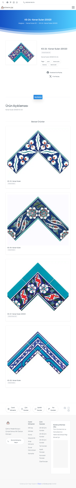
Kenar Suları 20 (31, 23)
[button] (33, 43)
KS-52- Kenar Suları (14, 380)
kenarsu (44, 65)
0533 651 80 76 (29, 2)
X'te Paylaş (56, 76)
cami (48, 61)
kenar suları (56, 61)
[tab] (38, 97)
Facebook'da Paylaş (56, 72)
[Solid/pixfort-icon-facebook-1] (65, 408)
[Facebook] (7, 2)
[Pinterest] (10, 2)
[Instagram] (13, 2)
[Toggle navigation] (73, 7)
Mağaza (21, 23)
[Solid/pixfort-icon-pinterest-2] (68, 410)
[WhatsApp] (16, 2)
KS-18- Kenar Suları (14, 248)
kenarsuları (54, 65)
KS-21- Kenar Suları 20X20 (16, 314)
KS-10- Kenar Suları (14, 181)
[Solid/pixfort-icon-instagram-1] (68, 408)
